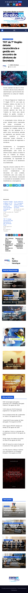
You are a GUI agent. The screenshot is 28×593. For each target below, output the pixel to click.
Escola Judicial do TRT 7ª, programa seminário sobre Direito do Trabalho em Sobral (19, 204)
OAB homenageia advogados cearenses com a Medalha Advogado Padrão (13, 403)
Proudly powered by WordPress (9, 588)
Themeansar (14, 590)
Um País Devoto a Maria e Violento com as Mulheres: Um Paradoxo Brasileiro (13, 451)
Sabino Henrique (14, 65)
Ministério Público (15, 556)
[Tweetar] (7, 185)
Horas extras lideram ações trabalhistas (13, 298)
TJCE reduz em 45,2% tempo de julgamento (13, 526)
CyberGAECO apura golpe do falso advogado (12, 561)
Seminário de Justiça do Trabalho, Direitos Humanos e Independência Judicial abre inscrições (18, 243)
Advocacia (6, 506)
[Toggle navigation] (14, 30)
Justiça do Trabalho (8, 39)
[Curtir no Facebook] (22, 185)
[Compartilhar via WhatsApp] (10, 185)
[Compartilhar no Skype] (19, 185)
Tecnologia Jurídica (18, 523)
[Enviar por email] (13, 185)
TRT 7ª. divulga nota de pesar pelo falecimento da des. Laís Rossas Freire (8, 222)
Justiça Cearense (8, 523)
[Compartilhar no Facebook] (4, 185)
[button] (25, 30)
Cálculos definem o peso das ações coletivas (12, 316)
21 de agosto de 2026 (11, 512)
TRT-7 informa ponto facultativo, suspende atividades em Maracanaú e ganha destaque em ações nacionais (9, 245)
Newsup (23, 588)
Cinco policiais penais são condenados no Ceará (13, 544)
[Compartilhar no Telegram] (16, 185)
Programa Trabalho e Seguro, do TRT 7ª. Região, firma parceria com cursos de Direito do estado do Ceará (8, 206)
